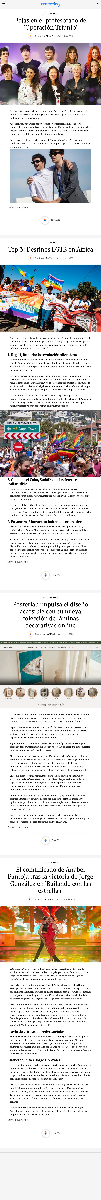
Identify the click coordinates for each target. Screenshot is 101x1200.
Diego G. (50, 36)
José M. (49, 258)
